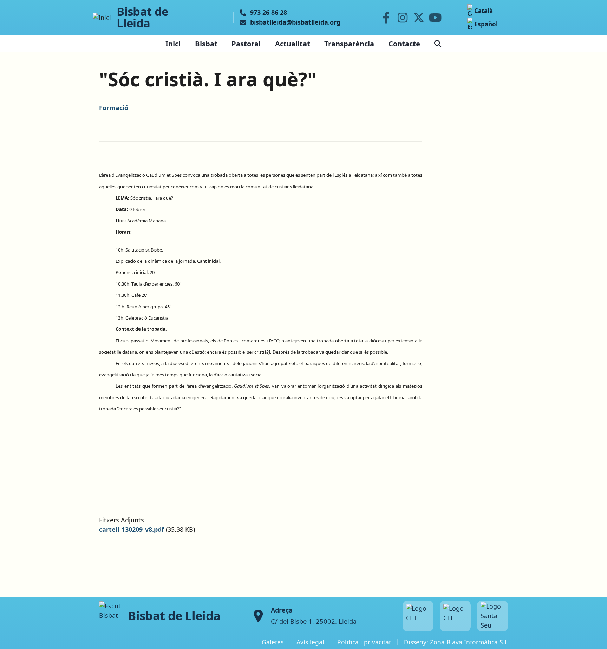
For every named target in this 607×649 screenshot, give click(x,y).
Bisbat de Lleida (142, 17)
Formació (113, 107)
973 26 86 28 (268, 12)
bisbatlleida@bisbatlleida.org (295, 22)
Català (483, 11)
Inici (173, 43)
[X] (419, 18)
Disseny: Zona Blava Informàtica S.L (456, 642)
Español (486, 24)
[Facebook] (386, 18)
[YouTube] (435, 18)
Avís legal (310, 642)
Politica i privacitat (364, 642)
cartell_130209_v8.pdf (131, 529)
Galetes (272, 642)
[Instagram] (403, 18)
